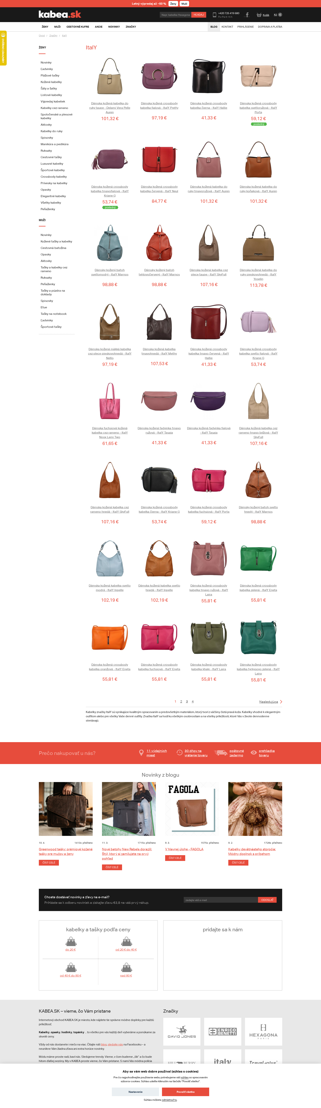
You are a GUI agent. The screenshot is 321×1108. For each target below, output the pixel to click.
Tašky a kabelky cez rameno (54, 269)
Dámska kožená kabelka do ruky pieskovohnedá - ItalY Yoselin (258, 274)
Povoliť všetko (186, 1091)
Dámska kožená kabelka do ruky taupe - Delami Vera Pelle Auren (109, 108)
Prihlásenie (245, 26)
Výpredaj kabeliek (53, 101)
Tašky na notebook (54, 314)
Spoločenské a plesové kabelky (56, 116)
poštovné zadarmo (237, 753)
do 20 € (70, 949)
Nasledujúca (268, 702)
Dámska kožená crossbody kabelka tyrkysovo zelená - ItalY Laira (258, 669)
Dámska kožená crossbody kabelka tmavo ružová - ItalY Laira (208, 590)
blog (104, 1044)
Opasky (46, 189)
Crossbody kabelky (54, 176)
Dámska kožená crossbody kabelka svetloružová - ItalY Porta (258, 108)
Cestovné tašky (51, 157)
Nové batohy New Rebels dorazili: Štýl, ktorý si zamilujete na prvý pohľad (127, 853)
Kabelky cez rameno (54, 108)
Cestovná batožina (53, 248)
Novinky (46, 62)
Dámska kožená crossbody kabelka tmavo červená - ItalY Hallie (209, 353)
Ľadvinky (47, 69)
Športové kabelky (53, 170)
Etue (44, 307)
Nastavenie (135, 1091)
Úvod (42, 35)
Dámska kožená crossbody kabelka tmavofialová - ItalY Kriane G (110, 191)
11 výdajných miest (157, 753)
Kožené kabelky (51, 82)
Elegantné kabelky (53, 196)
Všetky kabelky (51, 202)
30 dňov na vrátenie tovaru (196, 753)
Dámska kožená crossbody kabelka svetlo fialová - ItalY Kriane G (258, 353)
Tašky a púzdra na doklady (53, 292)
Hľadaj (199, 14)
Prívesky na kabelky (54, 183)
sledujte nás (115, 1044)
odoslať (267, 899)
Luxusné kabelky (52, 163)
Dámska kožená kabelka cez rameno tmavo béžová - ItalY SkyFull (258, 432)
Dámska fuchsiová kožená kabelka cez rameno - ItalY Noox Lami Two (110, 432)
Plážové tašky (50, 75)
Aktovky (46, 124)
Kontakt (227, 26)
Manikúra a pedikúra (55, 144)
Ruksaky (46, 150)
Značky (53, 35)
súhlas (185, 1077)
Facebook (247, 14)
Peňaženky (48, 209)
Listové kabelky (51, 95)
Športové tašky (51, 327)
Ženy (173, 3)
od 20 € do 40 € (126, 949)
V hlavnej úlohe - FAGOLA (184, 849)
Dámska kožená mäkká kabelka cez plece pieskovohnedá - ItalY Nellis (110, 353)
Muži (184, 3)
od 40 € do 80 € (70, 975)
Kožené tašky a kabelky (56, 241)
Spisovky (47, 137)
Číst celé (49, 862)
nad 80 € (126, 975)
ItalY (64, 35)
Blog (213, 26)
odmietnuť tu (169, 1099)
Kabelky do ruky (51, 131)
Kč (275, 14)
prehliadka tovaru (267, 753)
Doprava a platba (270, 26)
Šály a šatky (49, 88)
